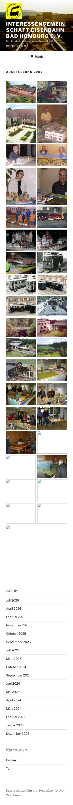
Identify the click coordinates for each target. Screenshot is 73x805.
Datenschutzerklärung (20, 790)
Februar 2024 (16, 717)
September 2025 (18, 642)
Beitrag (11, 760)
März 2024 (13, 708)
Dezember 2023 (17, 734)
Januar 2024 (15, 725)
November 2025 (18, 625)
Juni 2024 (13, 683)
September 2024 (18, 675)
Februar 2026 (16, 617)
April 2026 (13, 608)
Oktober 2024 (16, 667)
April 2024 (13, 700)
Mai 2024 (13, 692)
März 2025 (13, 659)
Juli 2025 (12, 650)
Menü (39, 56)
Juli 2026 (12, 600)
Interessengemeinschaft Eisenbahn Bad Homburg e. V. (35, 30)
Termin (11, 768)
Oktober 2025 (16, 634)
